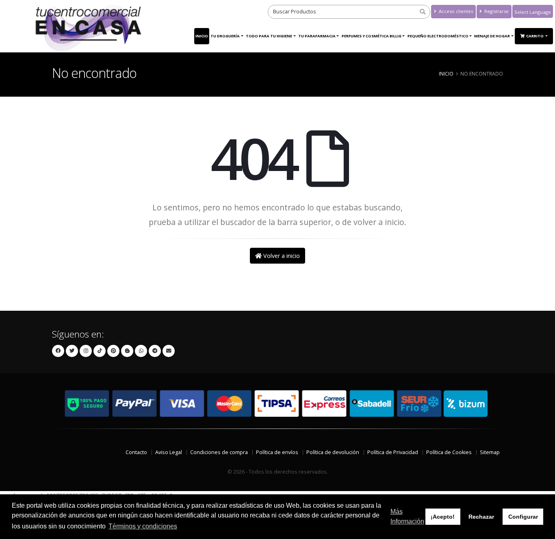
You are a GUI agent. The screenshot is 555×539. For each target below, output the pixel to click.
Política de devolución (332, 452)
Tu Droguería (225, 36)
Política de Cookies (449, 452)
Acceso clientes (455, 11)
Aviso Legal (168, 452)
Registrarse (496, 11)
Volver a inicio (281, 256)
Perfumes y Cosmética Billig (371, 36)
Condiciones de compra (219, 452)
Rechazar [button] (481, 516)
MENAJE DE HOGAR (492, 36)
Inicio (201, 36)
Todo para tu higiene (269, 36)
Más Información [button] (407, 516)
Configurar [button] (523, 516)
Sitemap (490, 452)
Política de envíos (277, 452)
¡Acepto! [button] (443, 516)
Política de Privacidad (392, 452)
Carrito (535, 36)
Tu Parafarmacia (317, 36)
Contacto (136, 452)
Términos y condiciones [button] (142, 526)
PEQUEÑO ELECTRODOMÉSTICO (438, 36)
